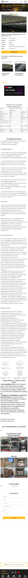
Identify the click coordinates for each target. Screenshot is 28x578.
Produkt (3, 9)
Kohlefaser (9, 9)
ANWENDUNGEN (5, 573)
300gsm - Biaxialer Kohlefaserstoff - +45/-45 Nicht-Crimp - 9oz (22, 9)
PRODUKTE (3, 571)
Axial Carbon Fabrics (15, 9)
